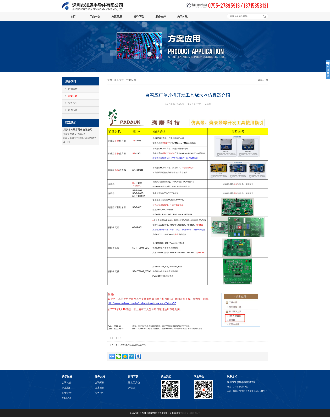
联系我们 (67, 387)
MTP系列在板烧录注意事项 (133, 345)
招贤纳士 (67, 392)
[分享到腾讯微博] (131, 356)
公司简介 (67, 382)
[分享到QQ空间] (125, 356)
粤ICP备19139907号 (190, 413)
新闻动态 (67, 398)
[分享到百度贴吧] (138, 356)
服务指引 (73, 103)
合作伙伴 (73, 110)
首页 (109, 80)
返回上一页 (263, 80)
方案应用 (73, 96)
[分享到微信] (118, 356)
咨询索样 (73, 89)
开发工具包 (134, 382)
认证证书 (133, 387)
